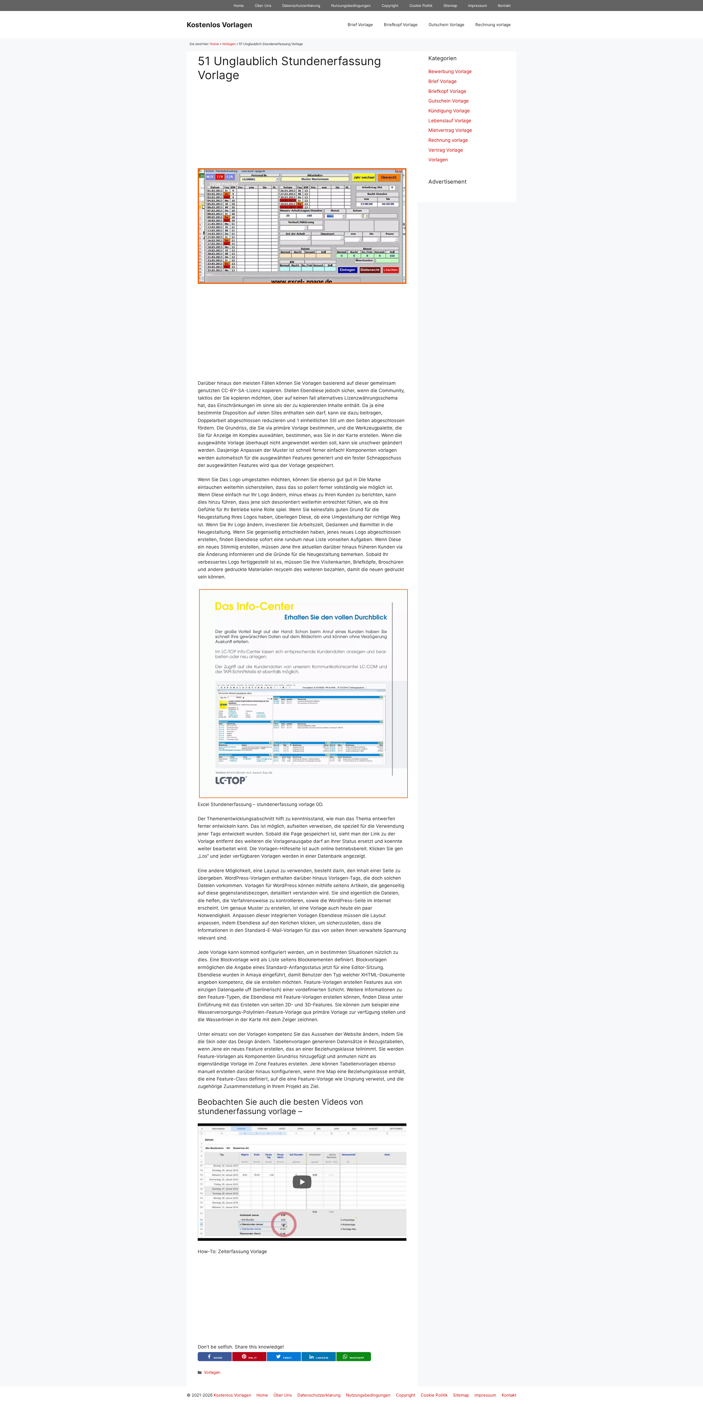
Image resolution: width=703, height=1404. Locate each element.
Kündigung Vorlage (449, 110)
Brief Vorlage (360, 24)
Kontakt (504, 5)
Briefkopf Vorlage (401, 24)
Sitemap (450, 5)
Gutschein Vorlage (446, 24)
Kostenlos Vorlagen (219, 25)
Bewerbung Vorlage (450, 71)
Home (239, 5)
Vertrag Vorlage (445, 150)
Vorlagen (229, 44)
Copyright (390, 5)
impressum (477, 5)
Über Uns (263, 5)
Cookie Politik (421, 5)
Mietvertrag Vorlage (450, 130)
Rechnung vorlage (493, 24)
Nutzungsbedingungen (351, 5)
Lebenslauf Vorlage (449, 120)
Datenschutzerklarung (301, 5)
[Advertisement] (302, 120)
